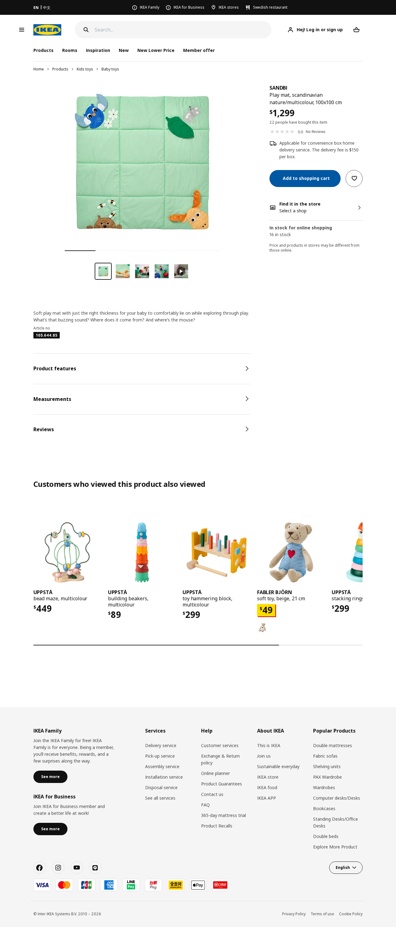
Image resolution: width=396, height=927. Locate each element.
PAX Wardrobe (327, 777)
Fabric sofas (325, 756)
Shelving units (327, 766)
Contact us (212, 794)
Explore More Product (335, 847)
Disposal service (161, 787)
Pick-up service (160, 756)
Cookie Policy (351, 913)
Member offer (199, 50)
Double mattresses (332, 745)
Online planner (215, 773)
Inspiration (98, 50)
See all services (160, 798)
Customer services (220, 745)
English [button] (343, 867)
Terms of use (322, 913)
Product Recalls (216, 826)
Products (60, 69)
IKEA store (267, 777)
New (124, 50)
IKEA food (267, 787)
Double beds (325, 836)
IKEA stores (229, 7)
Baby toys (110, 69)
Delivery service (160, 745)
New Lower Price (155, 50)
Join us (264, 756)
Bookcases (324, 808)
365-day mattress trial (223, 815)
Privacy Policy (294, 913)
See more (50, 776)
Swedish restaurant (270, 7)
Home (38, 69)
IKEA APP (266, 798)
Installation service (164, 777)
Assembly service (162, 766)
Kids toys (85, 69)
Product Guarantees (221, 784)
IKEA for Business (189, 7)
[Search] (86, 29)
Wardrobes (324, 787)
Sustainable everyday (278, 766)
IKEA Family (149, 7)
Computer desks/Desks (336, 798)
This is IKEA (268, 745)
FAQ (205, 805)
